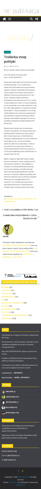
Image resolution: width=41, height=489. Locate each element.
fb (36, 435)
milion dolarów (8, 309)
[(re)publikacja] (20, 8)
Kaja (8, 407)
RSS (11, 391)
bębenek (5, 287)
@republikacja (13, 455)
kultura (5, 306)
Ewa (7, 391)
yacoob (9, 402)
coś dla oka (6, 294)
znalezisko (6, 318)
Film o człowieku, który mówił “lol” (21, 210)
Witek (8, 413)
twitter (18, 257)
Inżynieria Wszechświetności (16, 245)
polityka (7, 52)
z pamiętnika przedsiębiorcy (14, 315)
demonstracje (8, 297)
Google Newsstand (9, 451)
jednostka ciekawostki (12, 303)
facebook (7, 257)
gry (2, 300)
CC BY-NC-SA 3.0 (15, 351)
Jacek (7, 66)
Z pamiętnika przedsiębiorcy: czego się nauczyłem (20, 217)
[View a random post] (36, 19)
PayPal (17, 377)
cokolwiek (6, 290)
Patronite (27, 254)
